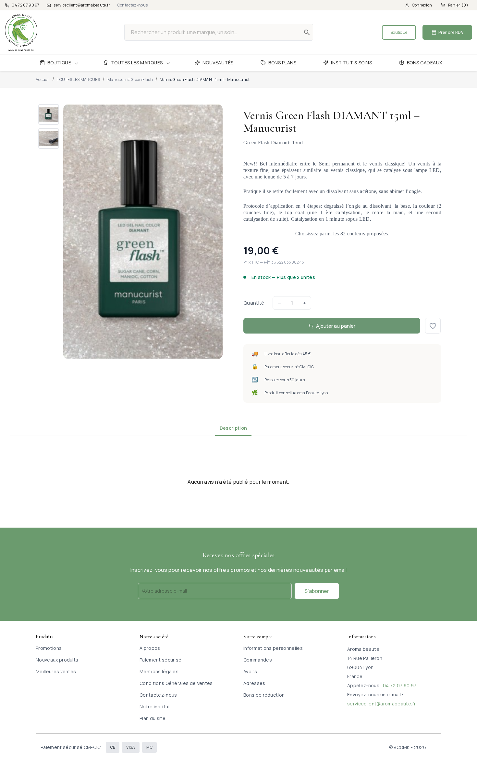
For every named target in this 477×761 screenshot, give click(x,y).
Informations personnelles (273, 648)
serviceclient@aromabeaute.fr (381, 704)
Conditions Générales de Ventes (176, 683)
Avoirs (250, 671)
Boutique (399, 32)
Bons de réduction (264, 695)
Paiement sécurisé (160, 660)
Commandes (257, 660)
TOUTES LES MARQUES (137, 62)
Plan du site (152, 718)
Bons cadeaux (424, 62)
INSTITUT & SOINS (351, 62)
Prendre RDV (447, 32)
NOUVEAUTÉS (218, 62)
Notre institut (155, 706)
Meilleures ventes (56, 671)
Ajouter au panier (335, 325)
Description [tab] (233, 428)
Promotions (49, 648)
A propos (150, 648)
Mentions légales (159, 671)
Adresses (254, 683)
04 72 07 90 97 (399, 685)
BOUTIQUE (59, 62)
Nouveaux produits (57, 660)
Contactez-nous (132, 5)
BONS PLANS (282, 62)
